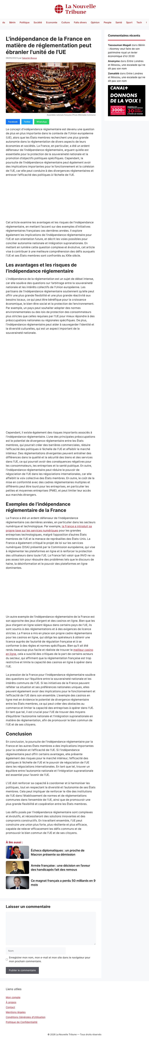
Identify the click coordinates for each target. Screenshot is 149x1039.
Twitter (27, 121)
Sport (129, 22)
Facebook (13, 121)
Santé (119, 22)
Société (38, 22)
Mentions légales (16, 1012)
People (107, 22)
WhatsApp (42, 121)
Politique (24, 22)
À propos (11, 1002)
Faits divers (80, 22)
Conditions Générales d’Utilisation (25, 1017)
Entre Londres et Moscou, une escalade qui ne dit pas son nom (126, 65)
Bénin (12, 22)
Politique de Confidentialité (21, 1022)
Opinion (95, 22)
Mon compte (13, 997)
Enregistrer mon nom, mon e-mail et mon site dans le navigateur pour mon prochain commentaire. (49, 959)
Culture (65, 22)
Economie (51, 22)
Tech (139, 22)
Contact (10, 1007)
